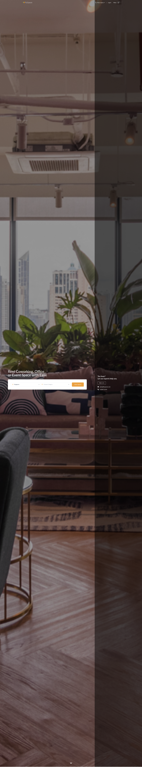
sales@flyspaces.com (105, 386)
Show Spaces (77, 384)
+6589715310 (103, 389)
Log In (109, 2)
